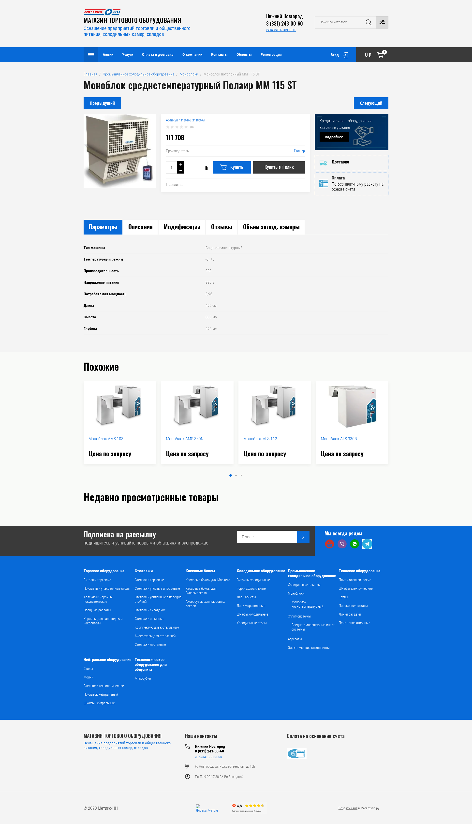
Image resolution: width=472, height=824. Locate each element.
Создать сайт (348, 808)
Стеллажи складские (150, 610)
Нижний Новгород (284, 16)
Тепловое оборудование (359, 570)
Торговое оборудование (104, 570)
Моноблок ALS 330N (339, 438)
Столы (88, 668)
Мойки (88, 677)
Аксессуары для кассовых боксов (205, 603)
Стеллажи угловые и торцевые (157, 588)
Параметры (103, 226)
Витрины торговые (97, 580)
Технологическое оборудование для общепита (151, 664)
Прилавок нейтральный (101, 694)
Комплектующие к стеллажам (157, 627)
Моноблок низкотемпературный (307, 604)
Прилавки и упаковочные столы (107, 588)
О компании (192, 54)
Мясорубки (143, 678)
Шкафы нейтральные (99, 703)
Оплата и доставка (158, 54)
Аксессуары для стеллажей (155, 636)
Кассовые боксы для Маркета (208, 580)
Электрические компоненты (309, 648)
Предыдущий (102, 103)
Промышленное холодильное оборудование (312, 573)
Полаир (299, 150)
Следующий (371, 103)
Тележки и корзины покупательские (98, 599)
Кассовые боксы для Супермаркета (201, 590)
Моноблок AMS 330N (185, 438)
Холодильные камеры (304, 585)
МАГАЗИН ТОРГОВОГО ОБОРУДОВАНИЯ (132, 20)
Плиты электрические (355, 580)
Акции (108, 54)
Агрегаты (295, 639)
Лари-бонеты (246, 597)
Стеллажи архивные (149, 619)
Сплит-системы (299, 616)
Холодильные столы (252, 623)
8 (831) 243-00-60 (284, 23)
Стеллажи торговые (149, 580)
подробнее (334, 136)
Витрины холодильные (253, 580)
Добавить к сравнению (207, 167)
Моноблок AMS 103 (105, 438)
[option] (120, 422)
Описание (140, 226)
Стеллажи (144, 570)
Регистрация (271, 54)
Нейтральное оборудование (107, 659)
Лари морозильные (251, 605)
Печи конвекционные (354, 623)
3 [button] (241, 475)
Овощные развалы (97, 610)
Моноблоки (296, 593)
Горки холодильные (251, 588)
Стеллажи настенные (150, 644)
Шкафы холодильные (252, 614)
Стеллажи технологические (104, 686)
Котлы (343, 597)
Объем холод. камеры (271, 226)
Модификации (181, 226)
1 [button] (230, 475)
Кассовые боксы (200, 570)
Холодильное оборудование (261, 570)
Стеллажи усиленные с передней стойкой (159, 599)
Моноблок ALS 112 (260, 438)
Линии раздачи (350, 614)
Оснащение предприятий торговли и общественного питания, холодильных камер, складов (137, 31)
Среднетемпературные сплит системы (313, 627)
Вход (335, 54)
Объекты (244, 54)
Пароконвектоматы (353, 605)
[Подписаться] (303, 537)
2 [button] (236, 475)
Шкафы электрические (356, 588)
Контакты (219, 54)
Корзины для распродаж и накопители (103, 621)
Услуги (127, 54)
